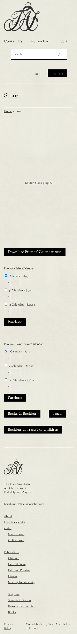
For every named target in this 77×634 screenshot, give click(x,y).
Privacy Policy (8, 626)
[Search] (60, 54)
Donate (57, 73)
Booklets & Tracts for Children (33, 429)
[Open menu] (36, 73)
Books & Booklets (22, 414)
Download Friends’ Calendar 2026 (35, 252)
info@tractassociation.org (28, 504)
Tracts (57, 414)
